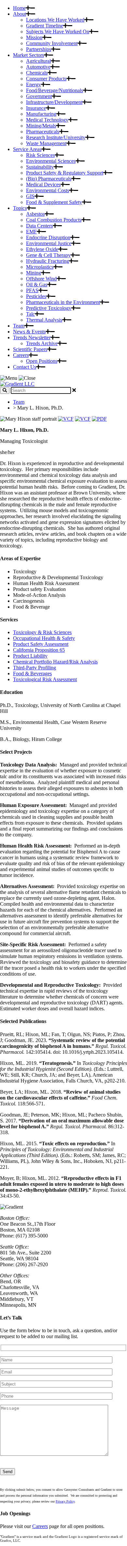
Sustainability (40, 167)
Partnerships (38, 49)
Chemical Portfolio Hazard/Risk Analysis (55, 661)
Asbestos (35, 214)
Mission (34, 37)
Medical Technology (47, 120)
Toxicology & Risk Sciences (42, 632)
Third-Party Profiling (34, 667)
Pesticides (36, 296)
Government (39, 96)
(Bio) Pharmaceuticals (48, 178)
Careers (21, 355)
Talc (30, 314)
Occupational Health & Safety (44, 638)
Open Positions (41, 361)
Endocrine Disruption (48, 237)
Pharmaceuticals (42, 131)
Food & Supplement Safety (54, 202)
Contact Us (24, 367)
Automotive (38, 67)
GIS (30, 196)
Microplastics (39, 267)
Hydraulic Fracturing (47, 261)
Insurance (36, 108)
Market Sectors (28, 55)
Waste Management (46, 143)
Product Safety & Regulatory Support (64, 173)
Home (19, 8)
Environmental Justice (48, 243)
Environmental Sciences (51, 161)
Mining (33, 273)
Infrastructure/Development (54, 102)
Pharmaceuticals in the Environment (63, 302)
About (19, 14)
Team (18, 325)
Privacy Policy (65, 1501)
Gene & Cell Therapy (48, 255)
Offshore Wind (41, 278)
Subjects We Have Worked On (57, 31)
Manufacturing (41, 114)
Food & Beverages (32, 673)
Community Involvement (52, 43)
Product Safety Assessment (40, 644)
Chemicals (37, 73)
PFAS (32, 290)
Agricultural (38, 61)
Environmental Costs (47, 190)
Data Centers (39, 225)
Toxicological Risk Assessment (45, 679)
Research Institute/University (55, 137)
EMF (31, 231)
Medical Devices (43, 184)
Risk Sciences (40, 155)
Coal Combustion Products (53, 220)
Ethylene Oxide (42, 249)
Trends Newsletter (31, 337)
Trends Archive (42, 343)
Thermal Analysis (44, 320)
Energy (33, 84)
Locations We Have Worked (55, 20)
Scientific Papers (30, 349)
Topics (20, 208)
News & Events (29, 331)
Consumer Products (46, 78)
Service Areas (27, 149)
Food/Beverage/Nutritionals (54, 90)
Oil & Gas (36, 284)
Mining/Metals (41, 125)
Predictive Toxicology (48, 308)
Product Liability (30, 656)
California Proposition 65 (39, 650)
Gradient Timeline (44, 25)
